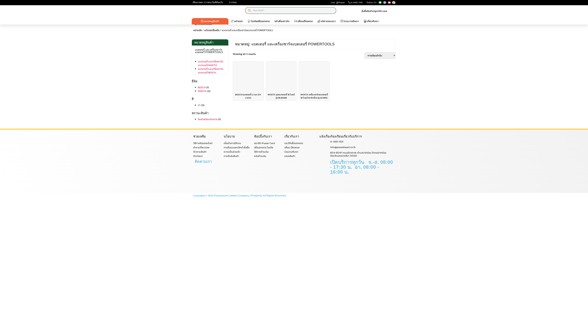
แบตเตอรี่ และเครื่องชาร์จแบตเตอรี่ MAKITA (210, 63)
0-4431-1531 (357, 3)
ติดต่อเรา (198, 156)
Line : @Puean (338, 3)
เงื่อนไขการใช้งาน (232, 143)
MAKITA (202, 91)
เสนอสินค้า (289, 156)
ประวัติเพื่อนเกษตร (293, 143)
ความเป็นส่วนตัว (232, 152)
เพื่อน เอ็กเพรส (292, 147)
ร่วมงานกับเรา (351, 21)
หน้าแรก (238, 21)
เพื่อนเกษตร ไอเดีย (263, 147)
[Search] (249, 10)
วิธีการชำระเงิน (261, 152)
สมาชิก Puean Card (264, 143)
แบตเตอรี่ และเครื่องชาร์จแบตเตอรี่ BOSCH (210, 70)
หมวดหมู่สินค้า (211, 21)
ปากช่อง (232, 2)
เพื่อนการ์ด (283, 21)
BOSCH (202, 87)
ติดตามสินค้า (200, 152)
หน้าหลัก (197, 30)
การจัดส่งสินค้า (231, 156)
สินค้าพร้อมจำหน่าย (208, 119)
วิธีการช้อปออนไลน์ (202, 143)
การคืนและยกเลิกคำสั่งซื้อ (236, 147)
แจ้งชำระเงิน (260, 156)
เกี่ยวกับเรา (372, 21)
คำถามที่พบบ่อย (201, 147)
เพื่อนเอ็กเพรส (305, 21)
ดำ (199, 105)
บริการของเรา (328, 21)
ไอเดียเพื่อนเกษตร (260, 21)
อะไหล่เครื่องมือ (211, 30)
